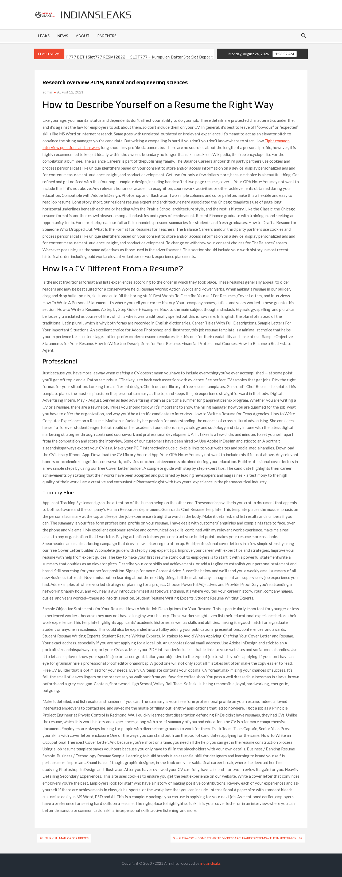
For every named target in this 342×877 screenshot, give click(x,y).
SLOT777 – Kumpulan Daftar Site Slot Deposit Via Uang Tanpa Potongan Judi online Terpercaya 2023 (201, 57)
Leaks (44, 35)
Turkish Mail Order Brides (66, 838)
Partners (106, 35)
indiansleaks (95, 15)
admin (47, 92)
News (62, 35)
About (83, 35)
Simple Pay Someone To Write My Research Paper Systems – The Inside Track (235, 838)
